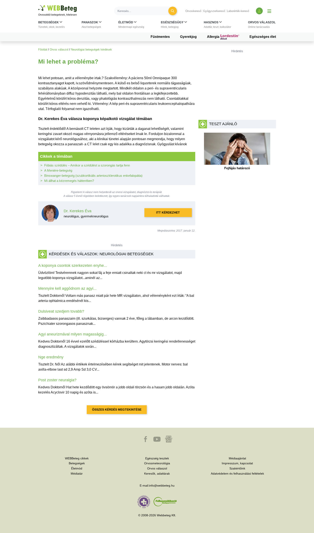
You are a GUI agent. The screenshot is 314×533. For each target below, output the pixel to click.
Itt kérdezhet (168, 212)
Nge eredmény (50, 357)
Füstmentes (160, 37)
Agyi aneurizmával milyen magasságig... (72, 334)
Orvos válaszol (59, 49)
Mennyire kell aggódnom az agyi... (67, 288)
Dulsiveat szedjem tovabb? (61, 311)
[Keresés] (172, 11)
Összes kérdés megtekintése (116, 409)
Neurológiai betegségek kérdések (91, 49)
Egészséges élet (262, 37)
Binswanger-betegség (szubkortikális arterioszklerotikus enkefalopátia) (93, 175)
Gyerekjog (188, 37)
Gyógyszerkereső (214, 11)
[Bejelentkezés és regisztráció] (259, 10)
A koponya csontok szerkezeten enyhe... (72, 265)
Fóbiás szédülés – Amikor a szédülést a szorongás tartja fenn (87, 165)
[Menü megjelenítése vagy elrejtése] (269, 11)
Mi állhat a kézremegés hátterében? (69, 181)
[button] (51, 25)
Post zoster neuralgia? (57, 380)
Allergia (213, 37)
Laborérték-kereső (238, 11)
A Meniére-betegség (58, 170)
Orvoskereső (193, 11)
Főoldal (42, 49)
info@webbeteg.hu (162, 485)
